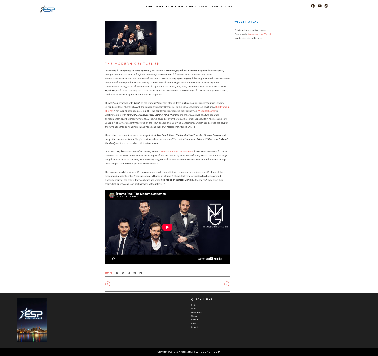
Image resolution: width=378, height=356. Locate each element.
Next (219, 284)
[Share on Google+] (128, 273)
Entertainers (174, 6)
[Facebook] (313, 6)
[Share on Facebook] (116, 273)
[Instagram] (326, 6)
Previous (118, 284)
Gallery (204, 6)
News (215, 6)
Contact (226, 6)
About (159, 6)
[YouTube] (319, 6)
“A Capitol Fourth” (207, 110)
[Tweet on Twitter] (122, 273)
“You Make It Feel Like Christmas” (177, 151)
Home (149, 6)
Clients (191, 6)
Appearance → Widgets (260, 33)
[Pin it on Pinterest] (134, 273)
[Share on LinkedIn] (140, 273)
